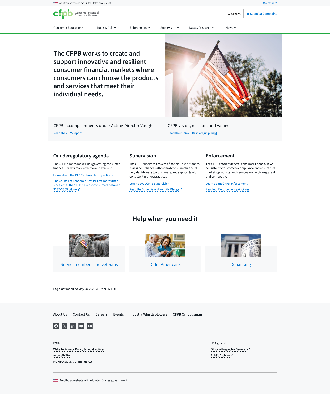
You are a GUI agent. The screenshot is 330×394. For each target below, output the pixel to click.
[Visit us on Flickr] (90, 325)
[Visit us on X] (64, 325)
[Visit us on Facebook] (56, 325)
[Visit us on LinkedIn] (73, 325)
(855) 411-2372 (269, 3)
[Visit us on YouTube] (81, 325)
